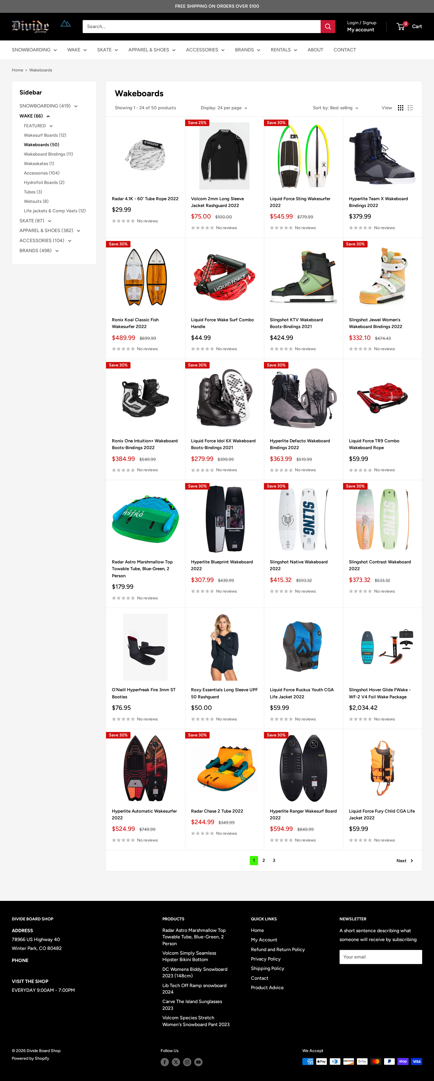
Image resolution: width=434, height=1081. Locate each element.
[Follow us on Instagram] (187, 1062)
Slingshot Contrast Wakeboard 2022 (380, 565)
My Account (264, 940)
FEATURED (35, 125)
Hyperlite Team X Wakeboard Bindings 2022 (378, 202)
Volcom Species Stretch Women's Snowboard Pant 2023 (196, 1021)
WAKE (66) (31, 116)
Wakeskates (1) (39, 163)
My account (360, 29)
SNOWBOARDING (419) (45, 106)
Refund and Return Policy (278, 949)
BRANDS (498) (36, 250)
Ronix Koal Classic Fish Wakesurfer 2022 (135, 323)
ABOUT (315, 50)
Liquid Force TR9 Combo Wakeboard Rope (374, 444)
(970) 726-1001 (28, 969)
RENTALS (281, 50)
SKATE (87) (32, 221)
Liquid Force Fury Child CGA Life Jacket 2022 (382, 814)
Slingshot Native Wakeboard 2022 (299, 565)
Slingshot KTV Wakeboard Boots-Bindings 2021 (296, 323)
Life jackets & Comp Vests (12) (55, 210)
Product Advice (267, 987)
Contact (259, 978)
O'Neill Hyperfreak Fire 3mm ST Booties (144, 693)
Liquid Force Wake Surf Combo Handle (222, 323)
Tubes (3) (33, 192)
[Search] (328, 26)
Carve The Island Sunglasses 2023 (192, 1005)
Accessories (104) (41, 173)
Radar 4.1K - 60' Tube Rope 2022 (145, 198)
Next (402, 860)
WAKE (73, 50)
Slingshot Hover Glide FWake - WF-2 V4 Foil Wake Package (380, 693)
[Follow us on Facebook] (165, 1062)
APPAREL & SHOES (148, 50)
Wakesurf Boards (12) (45, 135)
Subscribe (359, 974)
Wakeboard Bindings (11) (48, 154)
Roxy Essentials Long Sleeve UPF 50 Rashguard (224, 693)
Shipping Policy (267, 968)
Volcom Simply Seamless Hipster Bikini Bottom (189, 956)
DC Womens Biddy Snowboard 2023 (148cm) (194, 972)
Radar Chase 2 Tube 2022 (217, 811)
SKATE (104, 50)
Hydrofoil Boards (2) (44, 182)
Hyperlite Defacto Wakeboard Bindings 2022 (300, 444)
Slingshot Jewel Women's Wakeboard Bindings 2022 (375, 323)
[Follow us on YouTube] (198, 1062)
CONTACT (345, 50)
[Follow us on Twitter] (176, 1062)
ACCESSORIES (202, 50)
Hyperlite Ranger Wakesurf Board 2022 (303, 814)
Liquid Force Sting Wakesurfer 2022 (300, 202)
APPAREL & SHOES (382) (46, 230)
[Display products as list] (410, 107)
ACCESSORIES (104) (42, 240)
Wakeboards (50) (41, 144)
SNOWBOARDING (31, 50)
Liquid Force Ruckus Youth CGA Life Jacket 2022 (302, 693)
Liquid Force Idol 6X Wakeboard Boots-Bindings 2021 (223, 444)
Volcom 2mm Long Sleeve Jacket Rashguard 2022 (217, 202)
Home (17, 70)
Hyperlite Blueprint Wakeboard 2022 (222, 565)
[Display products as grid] (400, 107)
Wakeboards (40, 70)
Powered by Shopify (30, 1058)
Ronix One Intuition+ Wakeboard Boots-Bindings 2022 (145, 444)
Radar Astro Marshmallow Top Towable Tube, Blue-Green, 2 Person (142, 568)
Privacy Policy (266, 959)
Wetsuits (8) (36, 201)
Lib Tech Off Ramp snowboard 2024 (194, 989)
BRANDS (244, 50)
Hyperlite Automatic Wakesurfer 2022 (144, 814)
